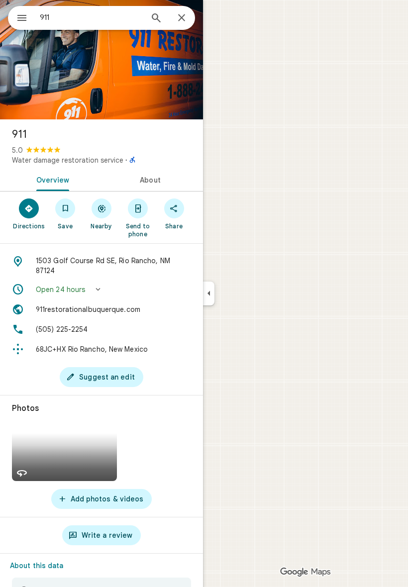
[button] (101, 289)
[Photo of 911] (101, 59)
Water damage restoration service (67, 160)
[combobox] (91, 17)
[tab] (51, 179)
